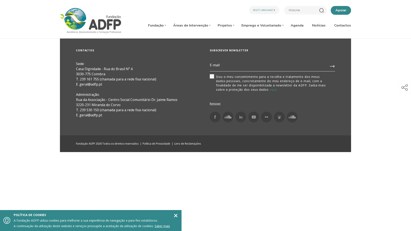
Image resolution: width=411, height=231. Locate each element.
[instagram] (228, 117)
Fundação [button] (156, 25)
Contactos (342, 25)
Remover (215, 103)
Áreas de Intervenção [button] (191, 25)
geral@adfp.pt (90, 115)
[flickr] (266, 117)
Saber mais (162, 226)
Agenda (297, 25)
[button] (404, 87)
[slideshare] (279, 117)
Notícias (319, 25)
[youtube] (253, 117)
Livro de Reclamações (187, 143)
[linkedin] (240, 117)
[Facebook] (215, 117)
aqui (273, 89)
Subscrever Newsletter (229, 50)
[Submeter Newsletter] (332, 65)
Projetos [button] (225, 25)
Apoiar (340, 10)
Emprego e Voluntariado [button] (261, 25)
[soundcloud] (292, 117)
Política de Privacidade (156, 143)
